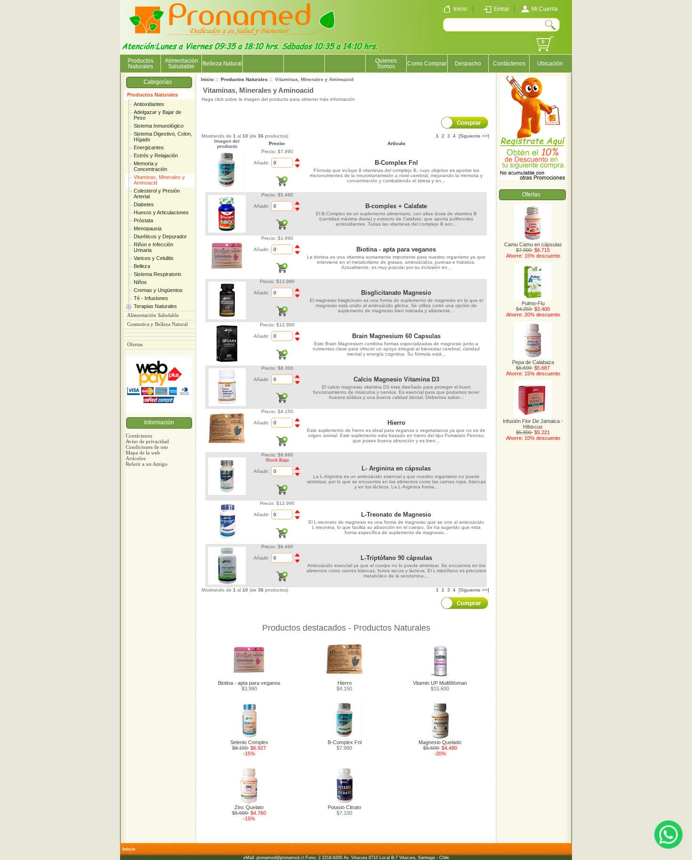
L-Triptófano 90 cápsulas (396, 557)
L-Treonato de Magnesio (396, 514)
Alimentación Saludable (181, 63)
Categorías (159, 82)
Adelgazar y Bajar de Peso (157, 115)
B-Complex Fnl (396, 162)
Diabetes (144, 204)
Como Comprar (427, 63)
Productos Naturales (152, 94)
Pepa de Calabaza (533, 362)
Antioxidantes (149, 104)
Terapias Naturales (155, 306)
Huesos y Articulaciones (161, 212)
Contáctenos (509, 63)
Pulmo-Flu (533, 303)
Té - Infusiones (151, 298)
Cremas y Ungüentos (158, 290)
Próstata (143, 220)
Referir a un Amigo (147, 464)
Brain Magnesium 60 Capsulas (396, 336)
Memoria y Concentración (150, 166)
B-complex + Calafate (396, 206)
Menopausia (147, 228)
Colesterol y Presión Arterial (157, 193)
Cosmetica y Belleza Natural (157, 324)
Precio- (277, 143)
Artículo (396, 143)
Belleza (142, 266)
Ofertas (135, 344)
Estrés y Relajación (156, 155)
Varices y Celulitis (154, 258)
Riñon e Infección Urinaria (153, 247)
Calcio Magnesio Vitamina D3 (396, 379)
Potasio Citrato (344, 807)
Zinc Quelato (249, 807)
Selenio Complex (249, 742)
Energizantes (149, 147)
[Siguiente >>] (474, 135)
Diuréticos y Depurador (160, 236)
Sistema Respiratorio (157, 274)
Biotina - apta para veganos (396, 249)
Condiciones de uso (147, 447)
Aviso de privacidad (147, 441)
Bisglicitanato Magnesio (396, 292)
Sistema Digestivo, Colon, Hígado (163, 136)
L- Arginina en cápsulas (396, 468)
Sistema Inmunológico (159, 126)
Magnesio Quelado (439, 742)
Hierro (396, 422)
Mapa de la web (143, 452)
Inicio (207, 79)
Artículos (135, 458)
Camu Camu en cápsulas (533, 244)
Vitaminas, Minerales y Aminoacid (159, 180)
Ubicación (550, 63)
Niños (140, 282)
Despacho (468, 63)
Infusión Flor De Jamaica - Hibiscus (533, 424)
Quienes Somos (386, 63)
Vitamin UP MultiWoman (440, 683)
